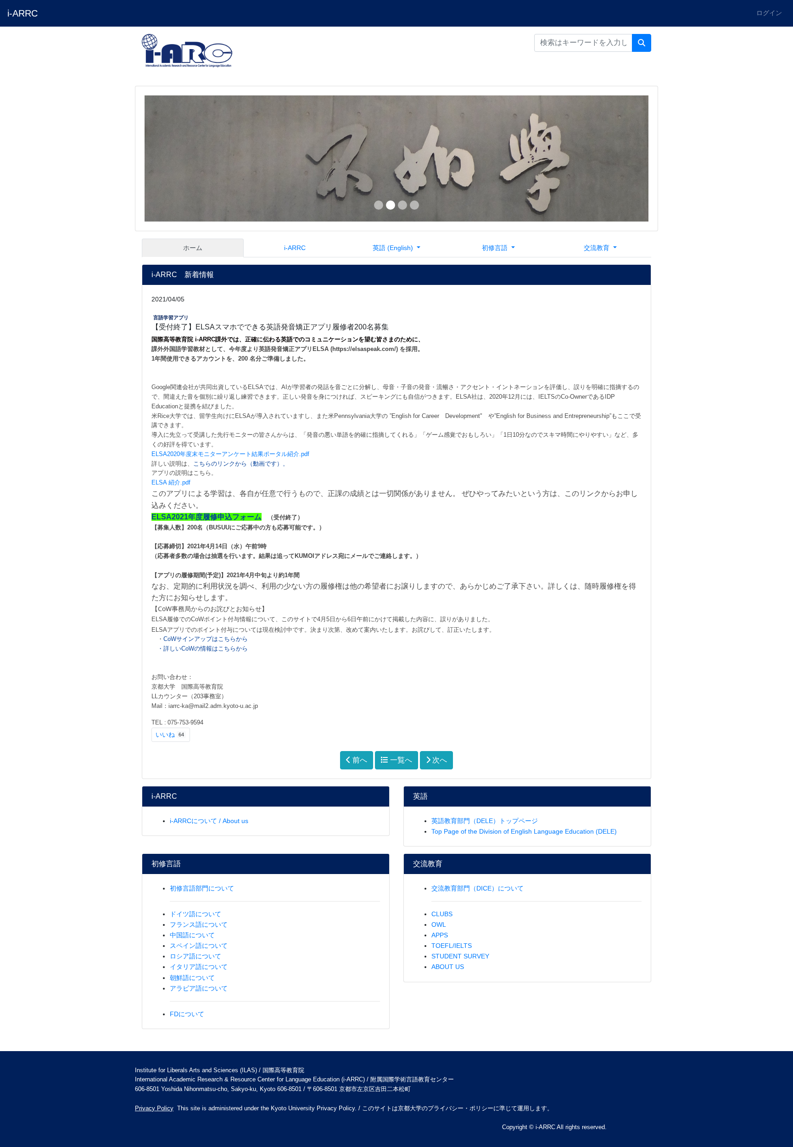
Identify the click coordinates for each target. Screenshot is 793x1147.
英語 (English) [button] (394, 247)
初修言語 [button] (495, 247)
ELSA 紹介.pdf (170, 482)
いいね (170, 734)
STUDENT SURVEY (460, 956)
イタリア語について (199, 966)
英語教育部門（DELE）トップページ (484, 820)
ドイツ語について (195, 914)
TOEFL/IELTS (451, 945)
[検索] (641, 43)
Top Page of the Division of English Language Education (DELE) (524, 831)
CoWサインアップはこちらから (205, 638)
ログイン (769, 13)
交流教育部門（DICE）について (477, 888)
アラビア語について (199, 988)
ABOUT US (447, 966)
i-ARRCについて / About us (209, 820)
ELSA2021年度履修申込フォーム (206, 517)
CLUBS (441, 914)
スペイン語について (199, 945)
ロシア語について (195, 956)
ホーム (192, 247)
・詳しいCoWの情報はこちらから (203, 648)
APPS (439, 935)
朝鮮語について (192, 977)
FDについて (187, 1014)
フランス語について (199, 924)
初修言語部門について (202, 888)
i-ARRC (22, 13)
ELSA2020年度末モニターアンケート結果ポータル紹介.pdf (230, 454)
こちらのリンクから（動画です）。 (241, 463)
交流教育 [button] (597, 247)
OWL (438, 924)
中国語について (192, 935)
